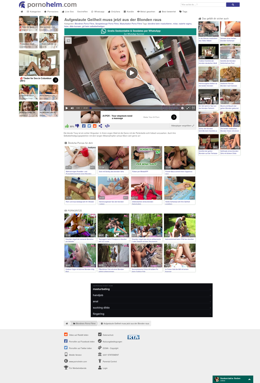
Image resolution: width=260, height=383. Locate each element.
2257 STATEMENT (110, 354)
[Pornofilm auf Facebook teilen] (84, 126)
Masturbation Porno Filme (131, 23)
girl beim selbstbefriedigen (93, 26)
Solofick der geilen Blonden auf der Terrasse (208, 152)
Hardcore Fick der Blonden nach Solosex (228, 84)
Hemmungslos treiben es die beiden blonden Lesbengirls (208, 85)
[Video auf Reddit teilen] (94, 126)
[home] (66, 323)
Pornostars (52, 11)
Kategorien (35, 11)
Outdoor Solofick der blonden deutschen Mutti (208, 62)
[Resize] (188, 108)
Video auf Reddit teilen (78, 335)
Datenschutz (107, 335)
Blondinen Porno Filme (84, 23)
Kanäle (130, 11)
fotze (66, 26)
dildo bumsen (75, 26)
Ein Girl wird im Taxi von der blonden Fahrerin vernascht (207, 108)
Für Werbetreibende (77, 368)
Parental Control (109, 361)
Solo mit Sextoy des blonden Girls (111, 171)
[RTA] (133, 338)
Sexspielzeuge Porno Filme (107, 23)
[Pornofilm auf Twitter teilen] (89, 126)
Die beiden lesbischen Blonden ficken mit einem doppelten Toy (229, 130)
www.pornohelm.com (78, 361)
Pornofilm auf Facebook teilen (82, 341)
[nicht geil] (77, 126)
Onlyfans (115, 11)
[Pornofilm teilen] (100, 126)
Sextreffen (82, 11)
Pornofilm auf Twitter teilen (80, 348)
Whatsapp (99, 11)
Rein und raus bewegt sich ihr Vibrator (80, 201)
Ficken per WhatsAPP (140, 171)
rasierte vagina (185, 23)
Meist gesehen (147, 11)
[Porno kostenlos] (49, 7)
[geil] (66, 126)
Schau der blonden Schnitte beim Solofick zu (208, 129)
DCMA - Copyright (110, 348)
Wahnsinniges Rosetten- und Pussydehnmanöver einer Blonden (78, 172)
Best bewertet (168, 11)
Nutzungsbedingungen (112, 341)
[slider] (134, 108)
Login (105, 368)
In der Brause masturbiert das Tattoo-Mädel (208, 39)
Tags (184, 11)
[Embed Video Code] (107, 126)
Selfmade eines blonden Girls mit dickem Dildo (229, 152)
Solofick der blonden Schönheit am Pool (228, 62)
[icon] (22, 11)
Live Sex (69, 11)
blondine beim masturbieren (160, 23)
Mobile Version (75, 354)
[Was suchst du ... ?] (233, 4)
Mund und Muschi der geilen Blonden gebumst (229, 107)
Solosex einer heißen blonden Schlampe (228, 39)
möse (175, 23)
